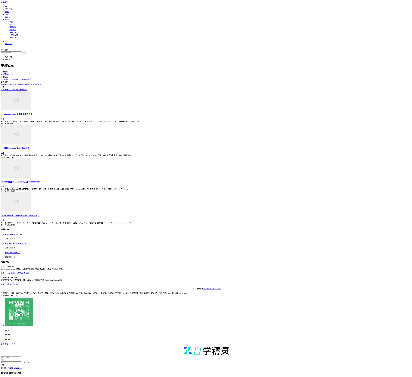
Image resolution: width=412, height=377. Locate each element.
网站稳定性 (13, 35)
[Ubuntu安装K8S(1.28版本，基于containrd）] (16, 177)
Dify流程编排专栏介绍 (13, 234)
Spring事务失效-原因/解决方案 (17, 273)
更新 (7, 90)
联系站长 (12, 30)
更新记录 (12, 32)
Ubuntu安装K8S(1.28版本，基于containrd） (21, 182)
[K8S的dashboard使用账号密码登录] (16, 109)
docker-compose (19, 79)
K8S (26, 79)
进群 (11, 22)
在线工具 (12, 37)
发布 (29, 79)
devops (10, 74)
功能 (13, 84)
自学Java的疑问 (12, 284)
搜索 (23, 52)
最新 (3, 90)
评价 (7, 12)
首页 (7, 7)
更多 (7, 19)
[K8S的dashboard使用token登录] (16, 143)
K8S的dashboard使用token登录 (15, 148)
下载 (14, 90)
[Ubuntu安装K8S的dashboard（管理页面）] (16, 211)
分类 (7, 14)
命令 (9, 84)
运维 (6, 74)
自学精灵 (4, 2)
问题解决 (37, 84)
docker (11, 79)
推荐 (10, 90)
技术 (2, 119)
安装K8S (18, 84)
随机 (25, 90)
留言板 (7, 17)
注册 (11, 368)
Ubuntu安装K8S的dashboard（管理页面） (20, 215)
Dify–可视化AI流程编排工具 (16, 243)
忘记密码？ (18, 368)
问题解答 (12, 27)
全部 (2, 74)
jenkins (6, 79)
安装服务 (24, 84)
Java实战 (31, 84)
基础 (6, 84)
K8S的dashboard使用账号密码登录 (17, 114)
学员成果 (8, 9)
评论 (22, 90)
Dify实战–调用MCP (12, 253)
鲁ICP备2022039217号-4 (212, 289)
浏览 (18, 90)
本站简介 (12, 25)
